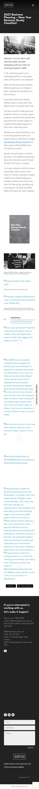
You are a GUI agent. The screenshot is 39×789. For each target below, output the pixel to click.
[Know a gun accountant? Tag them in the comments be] (19, 342)
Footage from (23, 777)
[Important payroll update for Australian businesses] (19, 502)
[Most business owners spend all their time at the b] (19, 535)
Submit (30, 748)
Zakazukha (24, 786)
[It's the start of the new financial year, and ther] (19, 406)
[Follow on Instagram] (9, 714)
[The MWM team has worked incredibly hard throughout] (19, 374)
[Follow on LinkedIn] (12, 714)
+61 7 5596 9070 (17, 618)
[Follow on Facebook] (5, 714)
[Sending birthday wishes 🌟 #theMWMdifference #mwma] (19, 470)
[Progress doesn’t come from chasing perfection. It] (19, 567)
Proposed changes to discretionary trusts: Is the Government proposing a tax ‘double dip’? (19, 309)
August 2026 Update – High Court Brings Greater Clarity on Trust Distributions (17, 273)
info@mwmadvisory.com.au (20, 621)
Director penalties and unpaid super (16, 289)
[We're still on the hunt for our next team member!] (19, 438)
